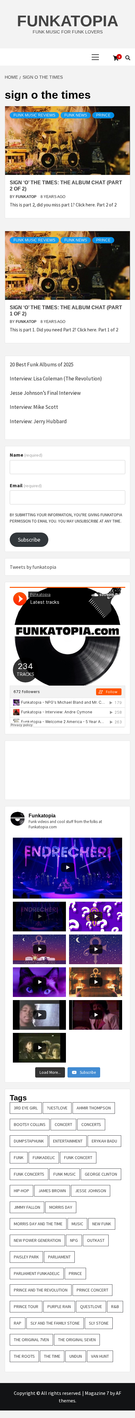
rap (17, 1323)
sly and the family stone (55, 1323)
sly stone (99, 1323)
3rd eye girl (26, 1108)
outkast (96, 1240)
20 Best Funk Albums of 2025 (41, 364)
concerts (91, 1124)
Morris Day (60, 1207)
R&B (115, 1306)
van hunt (100, 1356)
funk (19, 1157)
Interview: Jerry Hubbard (38, 421)
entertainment (68, 1141)
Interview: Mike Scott (34, 407)
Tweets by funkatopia (33, 567)
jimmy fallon (27, 1207)
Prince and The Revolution (41, 1290)
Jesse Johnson (90, 1190)
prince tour (26, 1306)
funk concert (78, 1157)
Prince (103, 115)
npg (74, 1240)
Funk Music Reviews (34, 115)
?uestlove (57, 1108)
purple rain (59, 1306)
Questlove (91, 1306)
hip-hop (21, 1190)
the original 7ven (31, 1339)
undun (75, 1356)
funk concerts (29, 1174)
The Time (52, 1356)
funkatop (26, 197)
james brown (52, 1190)
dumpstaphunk (29, 1141)
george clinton (101, 1174)
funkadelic (44, 1157)
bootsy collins (30, 1124)
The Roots (24, 1356)
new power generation (37, 1240)
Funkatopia (67, 21)
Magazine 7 (97, 1393)
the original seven (77, 1339)
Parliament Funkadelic (37, 1273)
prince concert (92, 1290)
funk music (64, 1174)
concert (63, 1124)
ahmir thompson (94, 1108)
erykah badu (104, 1141)
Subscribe (29, 539)
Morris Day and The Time (38, 1224)
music (77, 1224)
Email (26, 485)
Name (26, 455)
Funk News (75, 115)
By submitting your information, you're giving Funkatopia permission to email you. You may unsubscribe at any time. (66, 518)
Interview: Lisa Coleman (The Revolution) (56, 378)
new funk (101, 1224)
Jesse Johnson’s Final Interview (45, 392)
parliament (59, 1257)
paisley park (26, 1257)
